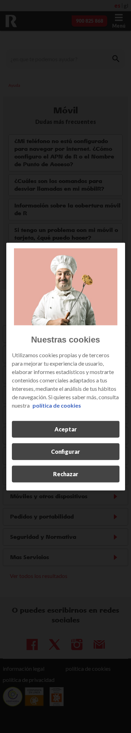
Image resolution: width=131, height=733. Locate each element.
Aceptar (65, 429)
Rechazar (65, 474)
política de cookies (56, 405)
